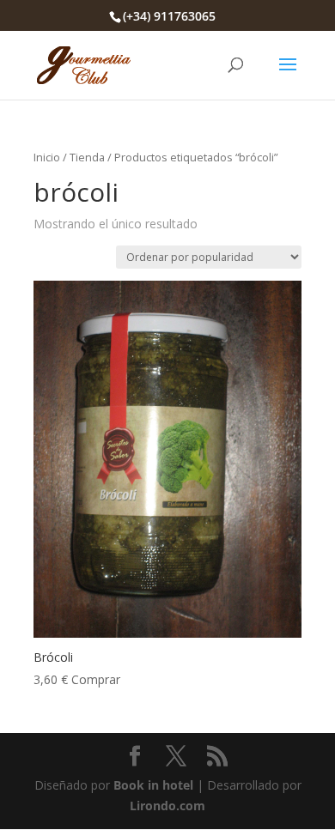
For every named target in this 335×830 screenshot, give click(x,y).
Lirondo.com (167, 805)
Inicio (47, 157)
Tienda (87, 157)
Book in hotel (153, 785)
